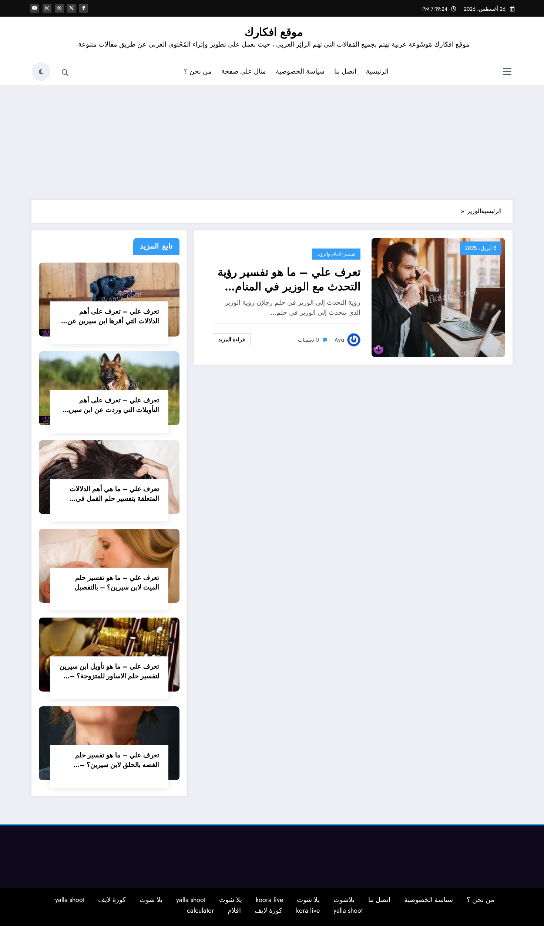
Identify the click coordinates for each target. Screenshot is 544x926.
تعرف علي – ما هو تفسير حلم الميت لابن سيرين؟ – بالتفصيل (116, 582)
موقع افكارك (274, 32)
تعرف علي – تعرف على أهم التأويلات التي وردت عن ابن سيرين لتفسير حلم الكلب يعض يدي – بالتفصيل (111, 405)
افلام (234, 910)
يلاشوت (344, 900)
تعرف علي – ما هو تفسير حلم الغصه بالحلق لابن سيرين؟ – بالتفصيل (117, 760)
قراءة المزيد (231, 339)
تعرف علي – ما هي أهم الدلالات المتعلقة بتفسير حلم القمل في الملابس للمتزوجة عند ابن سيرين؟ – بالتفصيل (112, 493)
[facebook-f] (83, 8)
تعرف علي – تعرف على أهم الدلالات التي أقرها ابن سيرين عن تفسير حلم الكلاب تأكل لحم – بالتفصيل (113, 316)
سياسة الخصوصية (300, 71)
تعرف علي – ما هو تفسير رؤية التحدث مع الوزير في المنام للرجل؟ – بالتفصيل (289, 279)
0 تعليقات (308, 340)
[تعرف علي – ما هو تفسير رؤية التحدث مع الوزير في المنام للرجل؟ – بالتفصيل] (438, 297)
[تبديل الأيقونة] (507, 72)
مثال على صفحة (243, 71)
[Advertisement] (272, 140)
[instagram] (47, 8)
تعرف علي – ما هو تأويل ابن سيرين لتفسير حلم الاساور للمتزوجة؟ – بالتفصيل (109, 671)
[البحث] (65, 73)
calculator (200, 910)
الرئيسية (377, 71)
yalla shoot (190, 900)
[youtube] (34, 8)
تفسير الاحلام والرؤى (336, 254)
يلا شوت (308, 900)
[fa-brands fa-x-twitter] (71, 8)
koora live (269, 900)
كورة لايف (112, 900)
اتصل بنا (345, 71)
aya (339, 340)
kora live (308, 910)
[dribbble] (59, 8)
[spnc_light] (41, 71)
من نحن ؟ (198, 71)
